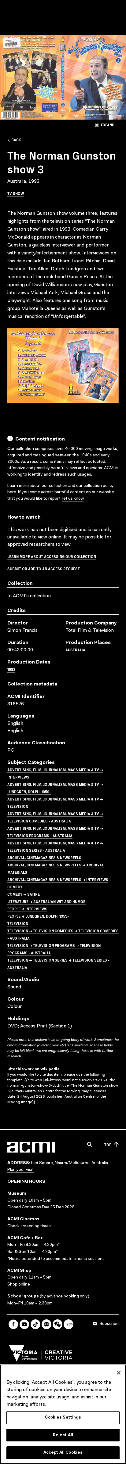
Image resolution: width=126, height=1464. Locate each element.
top (107, 1144)
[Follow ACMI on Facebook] (13, 1324)
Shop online (18, 1284)
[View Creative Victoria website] (40, 1355)
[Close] (118, 1372)
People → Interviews (27, 908)
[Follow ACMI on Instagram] (46, 1324)
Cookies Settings (63, 1417)
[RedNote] (68, 1324)
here (11, 492)
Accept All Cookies (63, 1453)
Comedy (14, 886)
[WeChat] (57, 1324)
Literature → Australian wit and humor (46, 901)
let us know (72, 499)
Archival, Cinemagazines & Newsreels (44, 857)
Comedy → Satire (23, 894)
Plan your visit (20, 1170)
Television (17, 923)
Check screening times (29, 1226)
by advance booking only (64, 1296)
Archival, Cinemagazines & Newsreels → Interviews (57, 879)
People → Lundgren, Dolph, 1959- (38, 916)
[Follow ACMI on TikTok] (35, 1324)
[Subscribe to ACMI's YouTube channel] (24, 1324)
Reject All (63, 1435)
